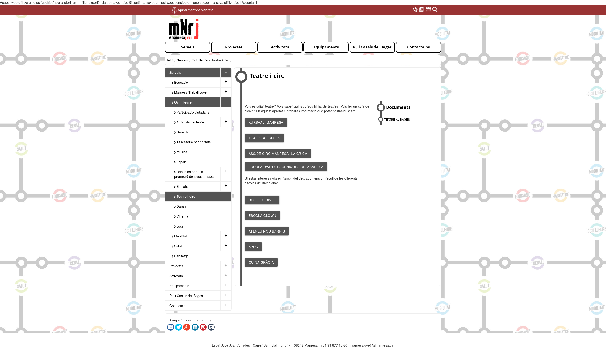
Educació (180, 82)
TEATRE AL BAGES (264, 138)
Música (181, 151)
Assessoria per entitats (193, 142)
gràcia (267, 262)
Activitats (176, 275)
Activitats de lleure (190, 122)
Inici (170, 60)
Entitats (182, 186)
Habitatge (181, 256)
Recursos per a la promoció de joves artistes (194, 174)
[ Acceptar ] (248, 2)
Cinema (182, 216)
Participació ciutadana (192, 112)
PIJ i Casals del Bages (186, 295)
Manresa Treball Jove (190, 92)
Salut (177, 246)
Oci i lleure (200, 60)
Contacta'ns (178, 305)
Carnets (182, 132)
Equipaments (179, 285)
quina (255, 262)
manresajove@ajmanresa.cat (372, 345)
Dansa (181, 206)
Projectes (176, 265)
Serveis (182, 60)
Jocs (179, 226)
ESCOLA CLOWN (262, 215)
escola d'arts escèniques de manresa (286, 166)
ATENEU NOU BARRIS (267, 231)
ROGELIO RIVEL (262, 199)
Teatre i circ (185, 196)
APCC (253, 246)
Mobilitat (180, 236)
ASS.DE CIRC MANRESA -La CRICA (278, 153)
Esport (181, 161)
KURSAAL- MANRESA (266, 122)
